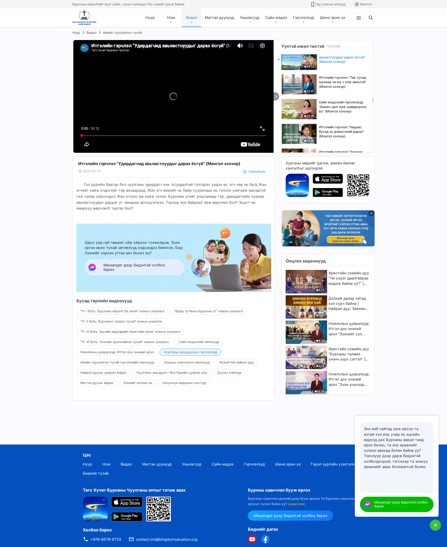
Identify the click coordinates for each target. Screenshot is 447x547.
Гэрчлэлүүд (303, 17)
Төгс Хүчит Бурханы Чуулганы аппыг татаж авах (134, 490)
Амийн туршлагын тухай (122, 32)
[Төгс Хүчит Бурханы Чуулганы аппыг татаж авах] (95, 508)
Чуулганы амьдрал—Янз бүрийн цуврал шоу (171, 372)
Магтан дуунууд (219, 17)
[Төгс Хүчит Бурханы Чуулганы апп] (297, 185)
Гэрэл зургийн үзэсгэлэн (334, 464)
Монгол (366, 4)
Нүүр (150, 17)
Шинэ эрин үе (332, 17)
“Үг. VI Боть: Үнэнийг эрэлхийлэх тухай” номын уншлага (124, 342)
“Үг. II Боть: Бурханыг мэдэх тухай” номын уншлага (121, 321)
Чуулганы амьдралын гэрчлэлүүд (190, 352)
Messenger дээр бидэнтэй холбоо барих (291, 515)
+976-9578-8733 (105, 539)
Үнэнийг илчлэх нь (137, 383)
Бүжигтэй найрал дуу (237, 362)
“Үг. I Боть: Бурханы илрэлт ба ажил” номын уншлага (122, 311)
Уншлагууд (249, 17)
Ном (171, 17)
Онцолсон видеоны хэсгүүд (184, 383)
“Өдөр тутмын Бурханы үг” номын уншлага (208, 311)
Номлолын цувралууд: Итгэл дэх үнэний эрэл (117, 352)
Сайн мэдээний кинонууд (199, 342)
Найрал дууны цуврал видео (103, 372)
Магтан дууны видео (96, 383)
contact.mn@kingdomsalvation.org (166, 539)
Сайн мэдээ (276, 17)
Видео (191, 17)
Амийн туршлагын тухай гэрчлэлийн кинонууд (117, 362)
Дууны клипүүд (229, 372)
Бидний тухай (96, 473)
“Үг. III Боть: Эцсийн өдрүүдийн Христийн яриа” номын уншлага (130, 331)
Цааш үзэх (296, 504)
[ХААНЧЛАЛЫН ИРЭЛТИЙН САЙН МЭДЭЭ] (85, 17)
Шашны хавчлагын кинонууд (187, 362)
